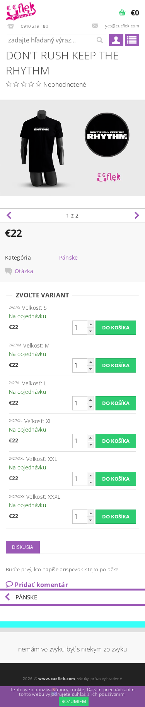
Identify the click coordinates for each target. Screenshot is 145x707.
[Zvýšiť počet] (90, 324)
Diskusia (23, 547)
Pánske (68, 257)
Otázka (24, 271)
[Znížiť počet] (90, 331)
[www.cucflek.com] (21, 10)
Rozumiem (73, 701)
